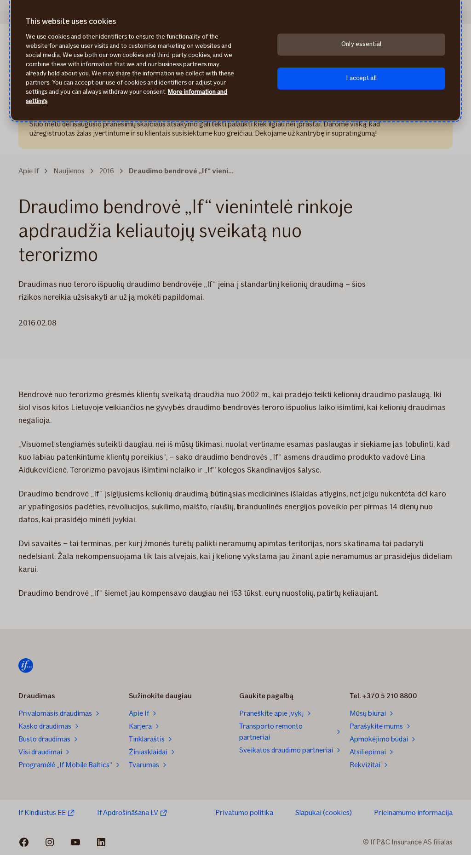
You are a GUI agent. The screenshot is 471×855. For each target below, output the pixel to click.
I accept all (361, 78)
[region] (235, 60)
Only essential (361, 44)
